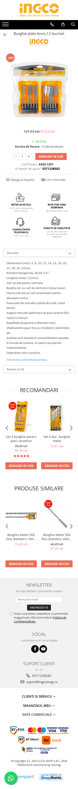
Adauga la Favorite (21, 180)
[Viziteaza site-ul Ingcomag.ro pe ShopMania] (51, 777)
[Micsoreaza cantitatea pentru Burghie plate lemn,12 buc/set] (16, 156)
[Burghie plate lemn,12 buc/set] (39, 89)
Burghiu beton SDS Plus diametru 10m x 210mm (21, 537)
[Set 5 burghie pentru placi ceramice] (21, 416)
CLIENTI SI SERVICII (37, 696)
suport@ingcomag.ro (41, 682)
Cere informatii (55, 180)
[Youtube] (43, 649)
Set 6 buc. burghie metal (57, 439)
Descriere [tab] (13, 253)
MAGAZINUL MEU (37, 705)
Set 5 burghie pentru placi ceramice (21, 439)
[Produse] (6, 25)
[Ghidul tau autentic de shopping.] (24, 777)
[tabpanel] (39, 89)
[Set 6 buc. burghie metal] (57, 416)
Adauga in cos (51, 156)
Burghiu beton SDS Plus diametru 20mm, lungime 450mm (57, 537)
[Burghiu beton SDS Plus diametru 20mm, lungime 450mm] (57, 515)
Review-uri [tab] (15, 369)
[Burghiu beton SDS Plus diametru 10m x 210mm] (21, 515)
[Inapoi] (3, 35)
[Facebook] (35, 649)
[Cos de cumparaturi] (63, 24)
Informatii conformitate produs (26, 360)
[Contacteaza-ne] (52, 24)
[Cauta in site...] (73, 24)
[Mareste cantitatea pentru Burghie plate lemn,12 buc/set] (29, 156)
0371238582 (41, 675)
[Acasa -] (39, 10)
